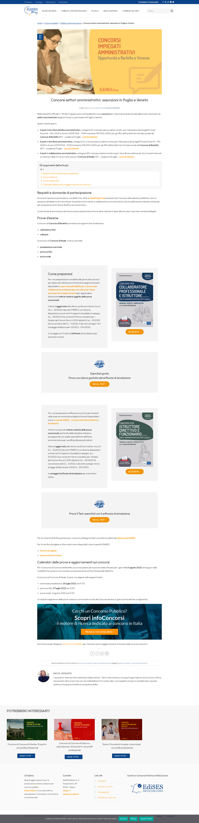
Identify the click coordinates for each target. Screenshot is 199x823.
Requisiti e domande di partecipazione (60, 173)
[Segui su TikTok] (168, 2)
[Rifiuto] (195, 819)
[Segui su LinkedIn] (171, 2)
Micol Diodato (113, 108)
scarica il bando (90, 136)
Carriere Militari (130, 11)
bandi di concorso (124, 663)
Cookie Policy (146, 819)
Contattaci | (143, 2)
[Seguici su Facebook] (163, 2)
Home (39, 23)
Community (153, 2)
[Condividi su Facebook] (92, 653)
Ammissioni (62, 2)
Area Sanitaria (110, 11)
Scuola (94, 11)
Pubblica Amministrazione (73, 11)
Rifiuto (133, 819)
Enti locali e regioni (85, 663)
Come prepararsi (51, 180)
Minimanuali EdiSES (126, 538)
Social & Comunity (105, 786)
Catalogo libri (103, 792)
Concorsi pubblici (51, 23)
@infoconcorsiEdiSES (72, 644)
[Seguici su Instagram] (165, 2)
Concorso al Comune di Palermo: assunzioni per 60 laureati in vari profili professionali (74, 746)
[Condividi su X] (97, 653)
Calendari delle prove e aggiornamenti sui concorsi (67, 184)
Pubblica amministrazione (71, 23)
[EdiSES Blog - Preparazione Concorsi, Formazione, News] (31, 11)
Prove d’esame (50, 177)
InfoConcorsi (51, 2)
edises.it (66, 790)
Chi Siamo (28, 2)
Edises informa (49, 11)
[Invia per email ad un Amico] (102, 653)
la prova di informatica (50, 555)
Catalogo (39, 2)
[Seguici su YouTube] (173, 2)
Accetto (123, 819)
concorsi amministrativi (139, 663)
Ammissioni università (107, 797)
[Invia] (171, 11)
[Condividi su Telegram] (107, 653)
